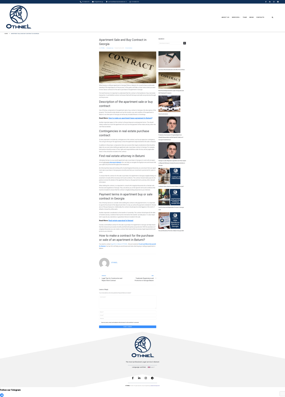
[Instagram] (274, 2)
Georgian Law (110, 48)
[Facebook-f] (266, 2)
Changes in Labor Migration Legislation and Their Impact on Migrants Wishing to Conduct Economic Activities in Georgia (172, 163)
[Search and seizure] (169, 104)
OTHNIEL (102, 48)
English (152, 367)
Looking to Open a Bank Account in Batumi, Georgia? (171, 186)
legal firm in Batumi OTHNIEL (119, 244)
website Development (155, 385)
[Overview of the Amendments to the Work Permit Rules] (169, 59)
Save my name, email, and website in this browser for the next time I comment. (120, 322)
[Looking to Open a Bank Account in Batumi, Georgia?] (169, 176)
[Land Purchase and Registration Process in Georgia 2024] (169, 197)
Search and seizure (163, 114)
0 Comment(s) (128, 48)
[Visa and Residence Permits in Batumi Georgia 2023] (169, 220)
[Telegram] (278, 2)
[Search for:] (170, 43)
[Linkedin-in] (270, 2)
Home (6, 33)
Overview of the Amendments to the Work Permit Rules (171, 69)
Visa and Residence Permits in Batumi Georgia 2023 (171, 230)
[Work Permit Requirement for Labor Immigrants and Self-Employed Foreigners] (169, 80)
